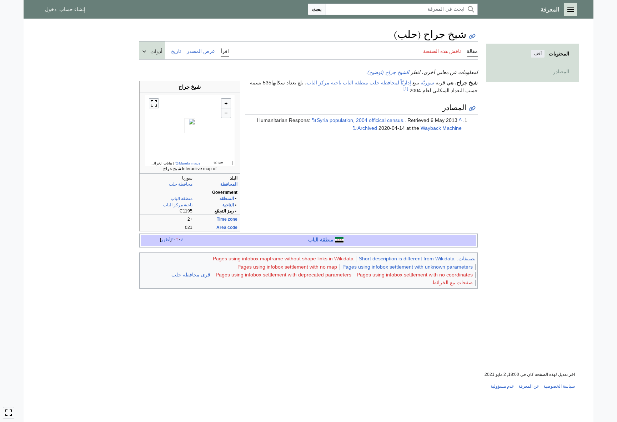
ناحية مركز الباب (177, 204)
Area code (226, 227)
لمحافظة (390, 82)
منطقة (361, 82)
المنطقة (227, 198)
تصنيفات (467, 258)
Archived (367, 128)
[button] (570, 9)
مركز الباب (318, 82)
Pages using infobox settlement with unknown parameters (407, 267)
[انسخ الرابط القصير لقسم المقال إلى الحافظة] (472, 108)
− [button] (226, 113)
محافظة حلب (180, 184)
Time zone (227, 219)
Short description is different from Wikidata (407, 258)
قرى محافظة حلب (190, 275)
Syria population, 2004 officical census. (361, 120)
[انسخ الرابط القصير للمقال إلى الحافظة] (472, 36)
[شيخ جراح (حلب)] (190, 130)
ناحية (336, 82)
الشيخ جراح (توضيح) (388, 72)
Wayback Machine (441, 128)
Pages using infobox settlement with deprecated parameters (283, 275)
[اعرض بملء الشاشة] (154, 103)
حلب (375, 82)
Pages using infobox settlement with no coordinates (415, 275)
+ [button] (226, 103)
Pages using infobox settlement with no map (287, 267)
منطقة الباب (181, 198)
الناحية (228, 204)
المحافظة (228, 184)
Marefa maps (189, 163)
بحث (317, 9)
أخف (538, 53)
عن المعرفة (528, 386)
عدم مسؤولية (502, 386)
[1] (405, 88)
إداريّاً (406, 82)
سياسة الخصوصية (559, 386)
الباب (348, 82)
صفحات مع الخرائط (452, 282)
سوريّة (427, 82)
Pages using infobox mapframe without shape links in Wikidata (283, 258)
